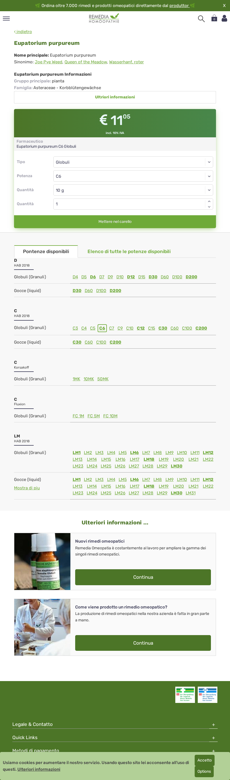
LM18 (149, 459)
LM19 (164, 459)
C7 (111, 328)
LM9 (169, 452)
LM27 (134, 466)
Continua (143, 577)
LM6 (134, 452)
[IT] (104, 18)
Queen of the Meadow (86, 61)
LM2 (88, 452)
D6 (93, 276)
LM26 (120, 466)
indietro (23, 31)
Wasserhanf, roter (126, 61)
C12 (141, 328)
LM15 (106, 459)
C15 (151, 328)
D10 (120, 276)
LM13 (77, 459)
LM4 (111, 452)
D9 (110, 276)
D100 (177, 276)
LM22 (208, 459)
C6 (102, 328)
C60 (175, 328)
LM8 (157, 452)
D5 (84, 276)
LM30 (176, 466)
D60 (165, 276)
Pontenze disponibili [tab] (46, 251)
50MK (103, 378)
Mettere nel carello (115, 221)
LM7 (146, 452)
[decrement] (209, 207)
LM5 (123, 452)
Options (204, 771)
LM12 (208, 452)
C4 (84, 328)
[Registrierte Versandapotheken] (185, 695)
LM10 (182, 452)
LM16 (120, 459)
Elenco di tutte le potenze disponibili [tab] (129, 251)
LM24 (92, 466)
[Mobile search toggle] (201, 19)
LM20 (178, 459)
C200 (201, 328)
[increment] (209, 201)
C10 (130, 328)
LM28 (147, 466)
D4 (75, 276)
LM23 (78, 466)
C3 (75, 328)
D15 (141, 276)
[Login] (224, 18)
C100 (187, 328)
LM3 (99, 452)
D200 (191, 276)
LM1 (77, 452)
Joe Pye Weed (48, 61)
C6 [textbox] (58, 176)
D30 (153, 276)
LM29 (162, 466)
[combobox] (133, 176)
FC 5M (94, 415)
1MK (76, 378)
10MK (89, 378)
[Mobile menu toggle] (6, 19)
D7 (101, 276)
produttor (179, 5)
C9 (120, 328)
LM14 (92, 459)
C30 (162, 328)
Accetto (204, 760)
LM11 (194, 452)
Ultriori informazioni (115, 97)
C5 (92, 328)
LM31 (191, 493)
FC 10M (110, 415)
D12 (131, 276)
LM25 (106, 466)
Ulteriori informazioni (38, 769)
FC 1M (78, 415)
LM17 (134, 459)
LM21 (193, 459)
